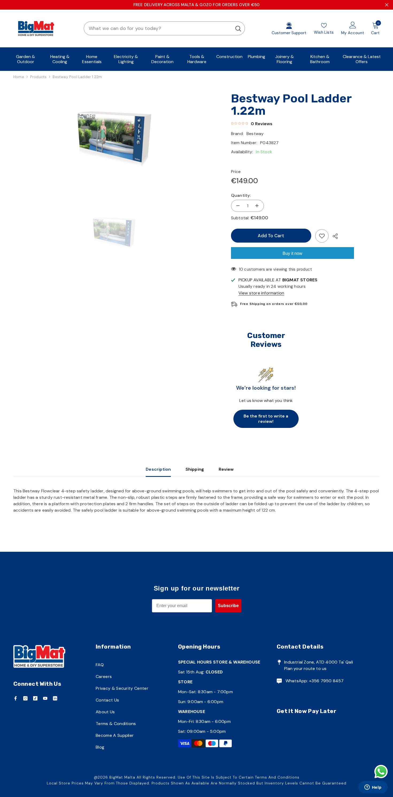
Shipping (195, 469)
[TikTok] (35, 698)
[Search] (164, 28)
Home (18, 76)
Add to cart (271, 236)
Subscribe (228, 605)
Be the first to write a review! (266, 418)
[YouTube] (45, 698)
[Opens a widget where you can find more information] (373, 787)
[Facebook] (15, 698)
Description (158, 469)
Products (38, 76)
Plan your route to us (305, 668)
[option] (114, 137)
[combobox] (158, 28)
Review (226, 469)
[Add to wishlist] (322, 236)
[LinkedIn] (55, 698)
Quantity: (241, 195)
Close (386, 5)
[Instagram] (25, 698)
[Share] (333, 236)
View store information (261, 293)
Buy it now (292, 253)
